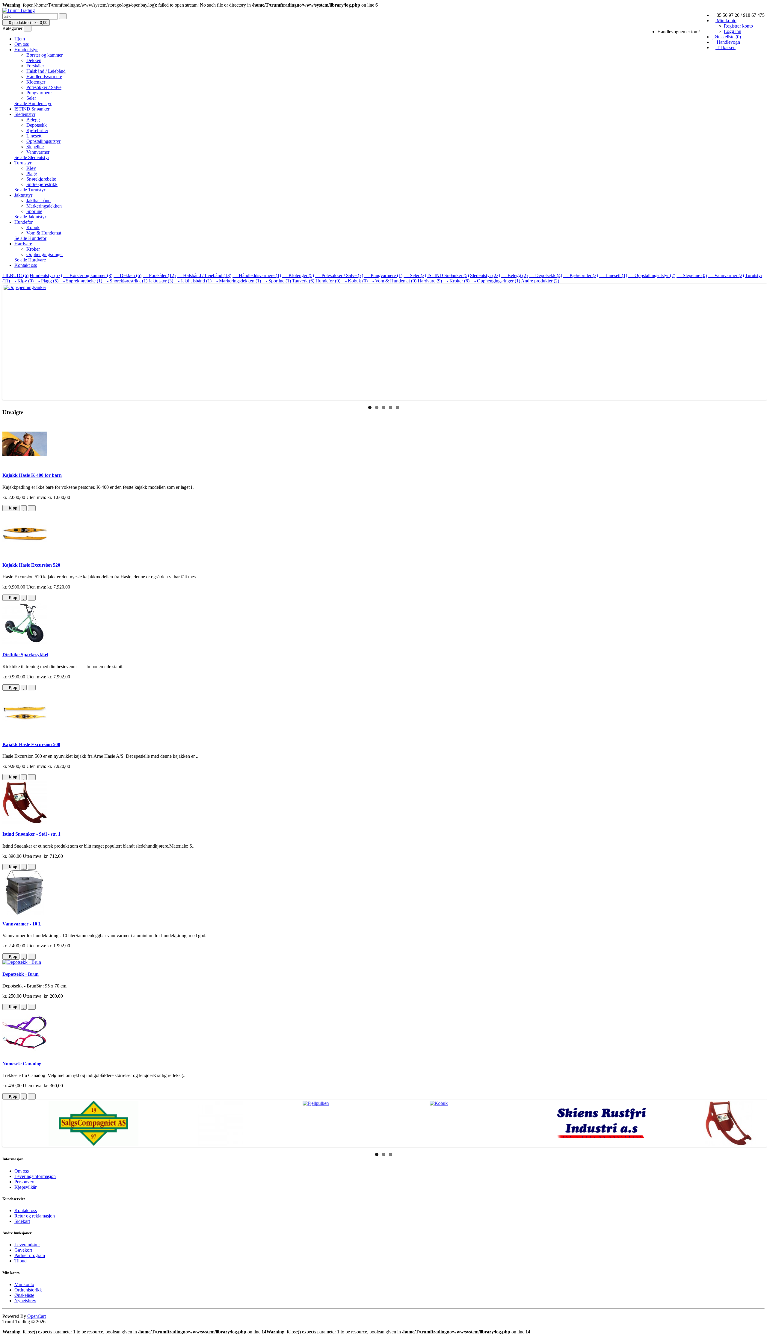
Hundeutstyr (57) (46, 275)
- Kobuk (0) (355, 280)
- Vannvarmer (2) (726, 275)
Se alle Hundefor (30, 238)
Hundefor (23, 222)
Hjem (19, 38)
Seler (31, 98)
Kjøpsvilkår (25, 1187)
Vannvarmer (37, 152)
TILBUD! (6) (15, 275)
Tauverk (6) (303, 280)
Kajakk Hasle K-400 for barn (32, 475)
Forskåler (35, 65)
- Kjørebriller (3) (580, 275)
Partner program (29, 1255)
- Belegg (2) (514, 275)
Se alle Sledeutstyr (31, 157)
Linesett (33, 135)
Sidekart (22, 1221)
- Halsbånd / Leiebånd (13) (204, 275)
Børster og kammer (44, 55)
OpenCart (36, 1316)
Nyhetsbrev (25, 1300)
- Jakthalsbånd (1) (193, 280)
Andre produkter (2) (540, 280)
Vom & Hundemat (43, 232)
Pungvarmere (39, 92)
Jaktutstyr (23, 195)
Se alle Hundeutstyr (33, 103)
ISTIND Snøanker (31, 108)
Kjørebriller (37, 130)
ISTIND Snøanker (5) (448, 275)
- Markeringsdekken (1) (237, 280)
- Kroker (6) (456, 280)
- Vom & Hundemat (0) (392, 280)
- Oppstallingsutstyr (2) (651, 275)
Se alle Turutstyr (29, 189)
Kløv (31, 168)
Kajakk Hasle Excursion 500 (31, 744)
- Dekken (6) (127, 275)
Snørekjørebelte (41, 179)
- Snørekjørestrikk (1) (125, 280)
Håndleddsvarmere (44, 76)
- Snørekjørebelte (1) (81, 280)
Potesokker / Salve (43, 87)
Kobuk (33, 227)
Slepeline (35, 146)
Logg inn (732, 31)
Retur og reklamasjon (34, 1215)
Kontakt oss (25, 265)
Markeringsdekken (44, 205)
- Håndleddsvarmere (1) (256, 275)
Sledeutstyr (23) (485, 275)
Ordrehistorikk (28, 1289)
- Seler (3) (415, 275)
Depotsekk (36, 125)
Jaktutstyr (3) (161, 280)
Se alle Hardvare (30, 259)
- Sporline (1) (276, 280)
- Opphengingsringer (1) (495, 280)
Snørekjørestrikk (42, 184)
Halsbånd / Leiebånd (46, 71)
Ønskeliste (24, 1295)
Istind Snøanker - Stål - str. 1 (31, 834)
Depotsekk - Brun (20, 974)
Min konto (24, 1284)
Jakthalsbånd (38, 200)
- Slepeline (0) (692, 275)
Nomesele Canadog (21, 1063)
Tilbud (20, 1260)
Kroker (33, 249)
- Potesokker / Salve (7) (339, 275)
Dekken (33, 60)
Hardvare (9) (430, 280)
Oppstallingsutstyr (43, 141)
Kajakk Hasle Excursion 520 (31, 565)
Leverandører (27, 1244)
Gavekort (23, 1250)
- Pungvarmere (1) (383, 275)
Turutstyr (22, 162)
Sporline (34, 211)
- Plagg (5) (46, 280)
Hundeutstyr (26, 49)
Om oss (21, 44)
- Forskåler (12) (159, 275)
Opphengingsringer (44, 254)
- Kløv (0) (22, 280)
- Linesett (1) (613, 275)
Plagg (31, 173)
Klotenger (35, 81)
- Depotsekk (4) (545, 275)
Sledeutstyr (24, 114)
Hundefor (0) (327, 280)
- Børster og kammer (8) (87, 275)
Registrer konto (738, 25)
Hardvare (23, 243)
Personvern (25, 1181)
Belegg (33, 119)
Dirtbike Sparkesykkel (25, 654)
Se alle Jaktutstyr (30, 216)
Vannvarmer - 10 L (22, 923)
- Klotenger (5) (298, 275)
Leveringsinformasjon (35, 1176)
